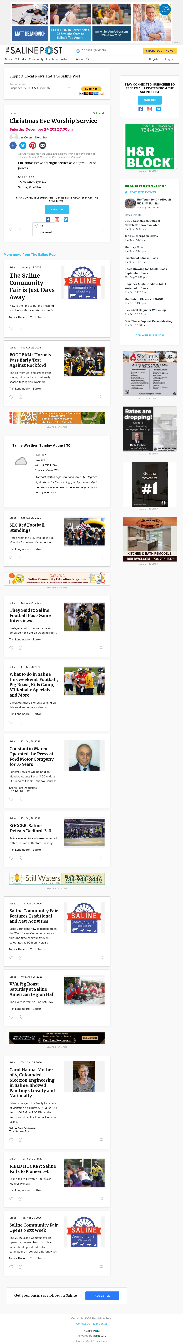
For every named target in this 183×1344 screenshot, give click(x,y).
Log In (169, 59)
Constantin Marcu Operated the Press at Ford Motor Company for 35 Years (31, 756)
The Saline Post (20, 791)
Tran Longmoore (19, 388)
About (80, 59)
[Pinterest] (32, 145)
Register (154, 59)
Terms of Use (83, 1341)
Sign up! (57, 209)
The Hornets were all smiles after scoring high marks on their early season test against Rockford (30, 377)
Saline (12, 267)
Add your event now (150, 335)
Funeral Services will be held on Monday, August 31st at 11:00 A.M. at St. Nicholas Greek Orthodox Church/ (32, 776)
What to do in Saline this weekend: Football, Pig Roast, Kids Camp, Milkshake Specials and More (33, 685)
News (8, 59)
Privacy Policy (99, 1341)
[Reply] (21, 229)
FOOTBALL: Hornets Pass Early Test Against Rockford (30, 360)
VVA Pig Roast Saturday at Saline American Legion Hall (32, 989)
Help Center (99, 1324)
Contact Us (83, 1324)
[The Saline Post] (33, 50)
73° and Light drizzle (94, 50)
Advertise (67, 59)
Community (36, 59)
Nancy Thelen (18, 317)
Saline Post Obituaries (23, 788)
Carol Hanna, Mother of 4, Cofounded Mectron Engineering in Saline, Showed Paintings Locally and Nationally (32, 1082)
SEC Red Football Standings (27, 527)
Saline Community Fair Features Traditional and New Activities (33, 916)
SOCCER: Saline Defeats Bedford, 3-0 (30, 828)
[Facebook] (13, 145)
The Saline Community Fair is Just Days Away (32, 286)
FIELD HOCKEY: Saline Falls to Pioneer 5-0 (32, 1169)
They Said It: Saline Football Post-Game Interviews (30, 615)
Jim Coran (26, 137)
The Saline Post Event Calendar (145, 186)
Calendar (20, 59)
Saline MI (99, 113)
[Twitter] (22, 145)
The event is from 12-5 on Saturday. (31, 1002)
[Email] (42, 145)
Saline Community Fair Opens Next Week (33, 1227)
